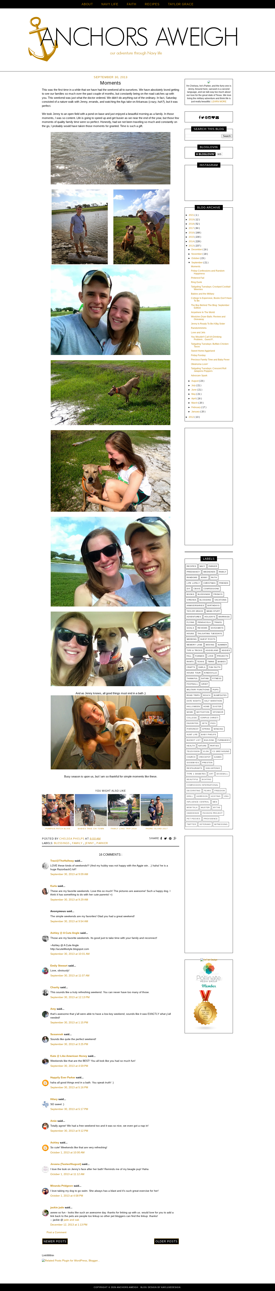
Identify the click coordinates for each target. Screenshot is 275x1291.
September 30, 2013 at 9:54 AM (69, 921)
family (77, 843)
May (193, 394)
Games (218, 757)
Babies (222, 662)
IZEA (226, 796)
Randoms (192, 577)
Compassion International (203, 785)
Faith (214, 577)
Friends (223, 583)
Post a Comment (56, 1232)
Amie (53, 1120)
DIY (188, 589)
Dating (205, 678)
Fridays (218, 594)
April (194, 398)
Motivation (202, 712)
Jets (204, 723)
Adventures (194, 617)
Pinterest (193, 729)
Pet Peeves (193, 819)
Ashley (55, 1142)
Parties (214, 746)
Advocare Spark (199, 375)
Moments (195, 266)
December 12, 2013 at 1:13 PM (68, 1224)
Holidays (209, 617)
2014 (192, 241)
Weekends (209, 572)
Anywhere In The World (203, 312)
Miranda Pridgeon (62, 1185)
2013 (192, 245)
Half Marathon (213, 701)
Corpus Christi (209, 718)
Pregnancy (193, 572)
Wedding (192, 639)
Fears (207, 791)
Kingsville (210, 673)
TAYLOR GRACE (181, 4)
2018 (192, 224)
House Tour (194, 673)
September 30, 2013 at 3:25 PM (69, 1044)
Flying (190, 622)
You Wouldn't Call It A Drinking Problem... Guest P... (206, 338)
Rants (190, 662)
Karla (54, 885)
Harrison (201, 796)
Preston (207, 763)
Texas (200, 662)
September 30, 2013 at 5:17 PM (69, 1109)
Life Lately (193, 583)
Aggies (226, 650)
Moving (210, 645)
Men (215, 802)
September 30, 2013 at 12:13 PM (70, 997)
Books (190, 594)
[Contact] (217, 118)
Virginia (191, 600)
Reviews (202, 628)
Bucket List (194, 740)
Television (193, 751)
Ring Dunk (196, 282)
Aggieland (212, 650)
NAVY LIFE (109, 4)
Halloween (193, 706)
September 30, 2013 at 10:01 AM (70, 953)
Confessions (211, 589)
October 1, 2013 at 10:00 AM (67, 1152)
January (195, 411)
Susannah (57, 1034)
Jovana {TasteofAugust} (66, 1164)
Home (206, 706)
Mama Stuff (213, 611)
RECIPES (152, 4)
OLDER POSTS (166, 1241)
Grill (190, 796)
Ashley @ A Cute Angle (65, 932)
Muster (205, 807)
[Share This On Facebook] (161, 838)
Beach (206, 695)
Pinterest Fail (197, 278)
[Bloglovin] (213, 118)
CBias (197, 589)
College (192, 718)
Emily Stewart (59, 965)
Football (192, 684)
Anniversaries (195, 605)
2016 (192, 232)
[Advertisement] (208, 487)
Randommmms (199, 328)
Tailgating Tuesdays (210, 634)
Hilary (54, 1099)
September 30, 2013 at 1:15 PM (69, 1022)
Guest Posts (208, 639)
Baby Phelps (208, 734)
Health (191, 746)
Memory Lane (194, 645)
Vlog (206, 751)
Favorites (192, 723)
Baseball (222, 774)
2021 (192, 215)
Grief (204, 684)
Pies (213, 723)
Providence (211, 819)
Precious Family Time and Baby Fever (210, 359)
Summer (222, 645)
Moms (190, 712)
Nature (202, 746)
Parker (102, 843)
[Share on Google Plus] (175, 838)
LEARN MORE (218, 101)
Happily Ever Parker (63, 1077)
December (197, 249)
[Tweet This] (166, 838)
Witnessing (221, 824)
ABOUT (87, 4)
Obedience (193, 813)
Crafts (191, 667)
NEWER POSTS (55, 1241)
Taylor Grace (195, 611)
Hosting (216, 796)
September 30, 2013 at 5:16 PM (69, 1087)
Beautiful (192, 779)
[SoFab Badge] (208, 959)
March (194, 403)
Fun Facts (215, 667)
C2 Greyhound (220, 751)
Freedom (219, 791)
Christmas (209, 583)
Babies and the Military (202, 293)
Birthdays (213, 605)
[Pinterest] (206, 118)
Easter (217, 706)
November (197, 254)
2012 (192, 417)
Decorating (194, 791)
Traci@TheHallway (62, 860)
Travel (218, 622)
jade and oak (71, 1219)
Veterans (205, 824)
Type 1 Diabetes (196, 774)
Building (209, 740)
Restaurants (194, 768)
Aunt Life (192, 734)
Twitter (191, 824)
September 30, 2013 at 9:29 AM (69, 899)
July (193, 385)
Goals (190, 628)
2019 (192, 219)
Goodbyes (193, 763)
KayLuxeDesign (171, 1287)
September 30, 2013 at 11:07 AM (69, 975)
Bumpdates (220, 695)
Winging (218, 729)
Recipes (191, 566)
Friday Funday (198, 355)
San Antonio (213, 768)
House (190, 634)
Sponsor (218, 712)
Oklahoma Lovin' (199, 364)
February (196, 407)
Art (211, 774)
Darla (202, 667)
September (197, 262)
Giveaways (217, 628)
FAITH (131, 4)
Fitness (216, 678)
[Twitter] (202, 118)
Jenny (90, 843)
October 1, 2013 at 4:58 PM (66, 1195)
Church (191, 757)
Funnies (199, 656)
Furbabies (224, 740)
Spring (206, 729)
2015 (192, 237)
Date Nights (194, 701)
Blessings (62, 843)
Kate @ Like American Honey (69, 1055)
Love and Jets (198, 332)
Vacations (221, 600)
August (195, 381)
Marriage (224, 617)
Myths (216, 807)
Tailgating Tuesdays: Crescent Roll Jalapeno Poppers (208, 369)
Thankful (192, 678)
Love (211, 656)
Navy (202, 566)
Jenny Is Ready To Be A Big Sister (208, 323)
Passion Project (213, 813)
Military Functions (198, 690)
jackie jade (57, 1207)
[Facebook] (200, 118)
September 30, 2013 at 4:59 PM (69, 1065)
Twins (211, 662)
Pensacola (204, 622)
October (195, 258)
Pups (216, 690)
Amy (53, 1008)
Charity (55, 987)
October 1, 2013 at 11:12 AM (67, 1174)
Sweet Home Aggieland (203, 351)
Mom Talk (192, 807)
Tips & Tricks (194, 650)
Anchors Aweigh (128, 1287)
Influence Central (198, 802)
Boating (206, 779)
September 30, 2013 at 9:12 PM (69, 1130)
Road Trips (193, 695)
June (194, 389)
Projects (222, 656)
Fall (189, 656)
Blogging (205, 600)
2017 (192, 228)
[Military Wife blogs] (205, 1030)
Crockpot (205, 757)
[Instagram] (209, 118)
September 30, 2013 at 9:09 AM (69, 874)
